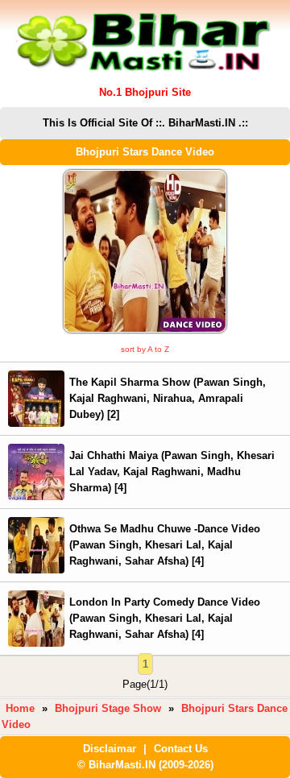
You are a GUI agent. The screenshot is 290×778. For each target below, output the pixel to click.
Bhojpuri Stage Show (108, 708)
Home (20, 708)
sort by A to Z (145, 349)
